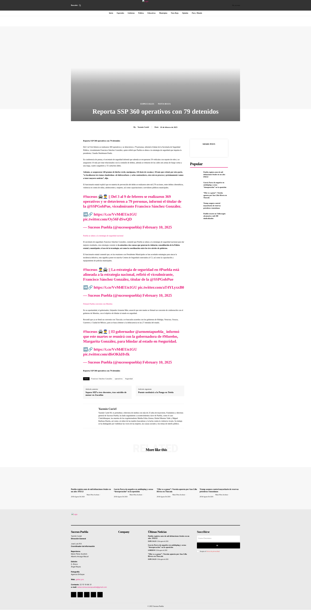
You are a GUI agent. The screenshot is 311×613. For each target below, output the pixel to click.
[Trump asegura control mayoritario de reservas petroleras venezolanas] (195, 206)
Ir (217, 545)
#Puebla (165, 269)
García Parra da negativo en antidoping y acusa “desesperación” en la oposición (214, 185)
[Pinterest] (208, 150)
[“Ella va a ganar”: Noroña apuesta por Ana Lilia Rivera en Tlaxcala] (195, 195)
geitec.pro (80, 579)
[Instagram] (80, 594)
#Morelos (169, 336)
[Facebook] (197, 150)
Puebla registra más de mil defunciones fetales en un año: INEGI (214, 174)
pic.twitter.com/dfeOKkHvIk (106, 354)
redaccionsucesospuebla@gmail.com (92, 587)
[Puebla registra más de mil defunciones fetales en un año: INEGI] (195, 175)
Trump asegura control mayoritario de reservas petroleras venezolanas (212, 205)
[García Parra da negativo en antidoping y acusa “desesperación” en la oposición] (195, 185)
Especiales (147, 104)
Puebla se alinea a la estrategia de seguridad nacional (103, 236)
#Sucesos (90, 196)
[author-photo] (78, 495)
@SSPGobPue (98, 206)
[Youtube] (100, 594)
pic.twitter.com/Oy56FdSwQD (107, 219)
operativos (118, 379)
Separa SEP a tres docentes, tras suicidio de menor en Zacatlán (106, 393)
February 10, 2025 (157, 227)
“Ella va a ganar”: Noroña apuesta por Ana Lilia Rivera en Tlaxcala (215, 195)
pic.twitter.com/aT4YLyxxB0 (161, 287)
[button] (76, 5)
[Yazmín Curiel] (89, 416)
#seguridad (167, 341)
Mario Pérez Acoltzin (93, 495)
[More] (220, 150)
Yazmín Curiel (143, 127)
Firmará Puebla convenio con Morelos (97, 304)
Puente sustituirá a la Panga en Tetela (155, 392)
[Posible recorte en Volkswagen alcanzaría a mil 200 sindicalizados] (195, 216)
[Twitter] (203, 150)
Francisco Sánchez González (101, 379)
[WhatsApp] (214, 150)
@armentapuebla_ (150, 331)
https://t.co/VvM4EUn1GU (115, 214)
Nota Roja (164, 104)
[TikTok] (86, 594)
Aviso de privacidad (213, 551)
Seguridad (129, 379)
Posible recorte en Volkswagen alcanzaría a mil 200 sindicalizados (214, 216)
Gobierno (152, 550)
